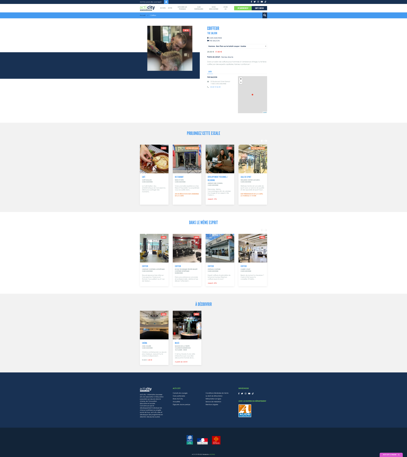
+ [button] (241, 79)
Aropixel (212, 454)
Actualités (176, 402)
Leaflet (265, 112)
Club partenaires (198, 8)
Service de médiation (213, 402)
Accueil (163, 8)
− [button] (241, 82)
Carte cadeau (259, 8)
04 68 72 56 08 (215, 87)
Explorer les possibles (182, 8)
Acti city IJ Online (390, 455)
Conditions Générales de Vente (217, 393)
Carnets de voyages (180, 393)
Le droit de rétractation (214, 396)
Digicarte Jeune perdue (181, 404)
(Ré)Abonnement (242, 8)
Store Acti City (178, 399)
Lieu (210, 72)
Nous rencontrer (213, 8)
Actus (170, 8)
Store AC (226, 8)
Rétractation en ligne (213, 399)
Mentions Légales (212, 404)
